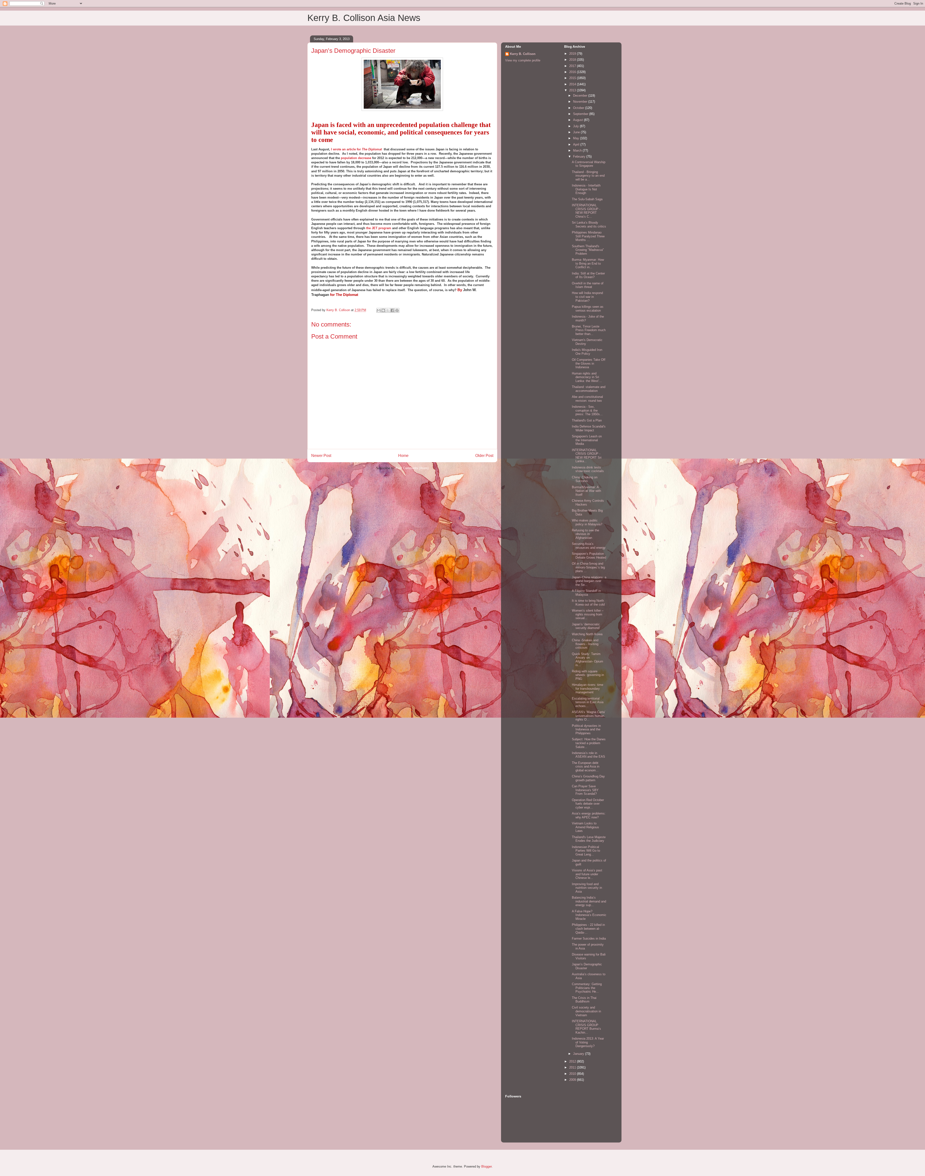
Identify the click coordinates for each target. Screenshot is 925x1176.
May (576, 138)
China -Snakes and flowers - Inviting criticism (585, 643)
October (579, 108)
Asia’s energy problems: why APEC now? (589, 815)
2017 (573, 66)
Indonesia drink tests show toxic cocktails (588, 469)
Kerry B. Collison (522, 54)
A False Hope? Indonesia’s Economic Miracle (589, 915)
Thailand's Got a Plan (587, 420)
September (581, 114)
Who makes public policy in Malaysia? (587, 522)
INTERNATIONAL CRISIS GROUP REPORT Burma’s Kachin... (586, 1026)
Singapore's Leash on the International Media (587, 440)
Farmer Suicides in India (589, 938)
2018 (573, 59)
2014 (573, 84)
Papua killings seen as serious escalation (587, 308)
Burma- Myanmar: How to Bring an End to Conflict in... (588, 263)
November (580, 101)
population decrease (356, 158)
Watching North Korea (587, 634)
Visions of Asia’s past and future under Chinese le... (587, 874)
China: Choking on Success (584, 479)
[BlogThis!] (383, 310)
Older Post (484, 456)
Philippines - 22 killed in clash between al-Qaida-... (588, 928)
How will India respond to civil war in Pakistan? (587, 296)
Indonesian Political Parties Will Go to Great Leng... (586, 850)
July (576, 126)
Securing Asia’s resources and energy (589, 545)
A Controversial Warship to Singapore (588, 164)
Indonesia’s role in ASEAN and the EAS (588, 755)
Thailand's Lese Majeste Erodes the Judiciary (589, 839)
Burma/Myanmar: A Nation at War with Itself (586, 490)
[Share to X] (387, 310)
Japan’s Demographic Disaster (587, 966)
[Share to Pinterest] (397, 310)
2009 (573, 1080)
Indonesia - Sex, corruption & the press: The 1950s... (587, 410)
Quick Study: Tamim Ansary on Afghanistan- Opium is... (587, 659)
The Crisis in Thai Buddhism (584, 999)
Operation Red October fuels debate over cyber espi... (588, 803)
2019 (573, 53)
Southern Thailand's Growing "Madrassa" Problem (588, 249)
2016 (573, 72)
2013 (573, 90)
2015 (573, 78)
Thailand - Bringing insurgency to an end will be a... (588, 175)
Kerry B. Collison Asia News (363, 18)
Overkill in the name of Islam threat (587, 285)
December (580, 95)
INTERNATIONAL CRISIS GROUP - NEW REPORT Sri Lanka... (586, 455)
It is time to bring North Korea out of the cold (588, 602)
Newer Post (321, 456)
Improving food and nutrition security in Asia (587, 887)
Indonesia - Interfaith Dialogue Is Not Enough (586, 189)
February (579, 156)
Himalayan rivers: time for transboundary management (587, 688)
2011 (573, 1067)
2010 (573, 1074)
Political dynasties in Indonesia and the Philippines (586, 729)
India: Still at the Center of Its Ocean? (588, 275)
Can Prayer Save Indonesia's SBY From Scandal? (585, 789)
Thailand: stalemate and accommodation (588, 389)
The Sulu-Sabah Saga (587, 199)
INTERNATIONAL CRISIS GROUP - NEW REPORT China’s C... (586, 210)
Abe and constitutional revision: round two (587, 398)
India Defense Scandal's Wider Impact (589, 428)
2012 (573, 1061)
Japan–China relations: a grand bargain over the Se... (589, 581)
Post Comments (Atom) (412, 468)
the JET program (378, 228)
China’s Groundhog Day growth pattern (588, 778)
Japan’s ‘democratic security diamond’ (586, 626)
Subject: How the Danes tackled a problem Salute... (589, 742)
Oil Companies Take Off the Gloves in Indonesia (588, 363)
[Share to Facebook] (392, 310)
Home (403, 456)
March (578, 150)
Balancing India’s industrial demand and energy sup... (589, 901)
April (576, 144)
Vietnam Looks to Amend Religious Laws (585, 827)
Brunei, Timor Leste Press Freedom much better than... (589, 330)
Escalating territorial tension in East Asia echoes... (587, 702)
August (578, 120)
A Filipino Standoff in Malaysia (586, 592)
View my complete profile (522, 60)
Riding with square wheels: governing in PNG (588, 675)
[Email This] (378, 310)
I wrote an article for (356, 149)
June (577, 132)
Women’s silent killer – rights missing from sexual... (587, 614)
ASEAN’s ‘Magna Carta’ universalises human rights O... (588, 715)
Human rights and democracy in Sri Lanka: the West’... (587, 377)
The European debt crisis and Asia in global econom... (585, 766)
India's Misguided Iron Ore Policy (587, 351)
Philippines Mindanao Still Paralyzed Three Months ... (588, 236)
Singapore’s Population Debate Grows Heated (589, 555)
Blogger (486, 1166)
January (579, 1054)
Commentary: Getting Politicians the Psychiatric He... (587, 987)
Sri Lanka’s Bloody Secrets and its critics (589, 224)
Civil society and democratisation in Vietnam (586, 1011)
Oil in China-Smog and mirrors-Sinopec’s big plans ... (588, 567)
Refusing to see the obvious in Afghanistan (585, 534)
